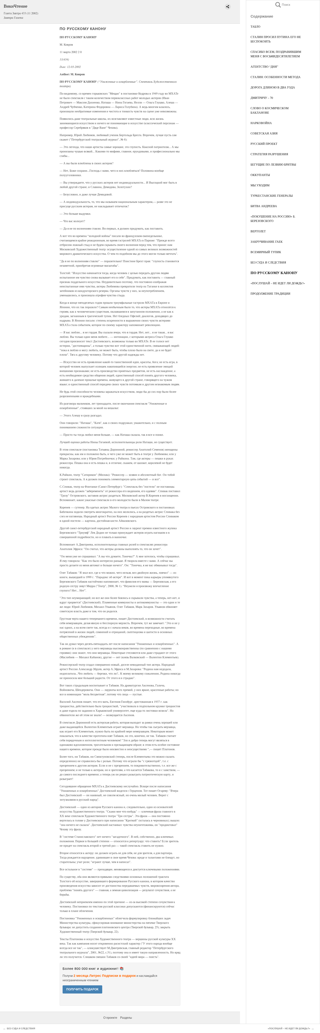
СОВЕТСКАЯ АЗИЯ (264, 133)
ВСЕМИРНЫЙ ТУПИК (266, 252)
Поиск (282, 4)
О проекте (110, 1017)
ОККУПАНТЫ (260, 175)
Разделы (126, 1017)
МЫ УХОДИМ (260, 185)
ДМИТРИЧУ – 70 (262, 98)
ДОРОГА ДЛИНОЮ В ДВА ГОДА (273, 87)
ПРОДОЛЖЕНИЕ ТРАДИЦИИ (270, 293)
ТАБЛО (255, 26)
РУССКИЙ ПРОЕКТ (264, 144)
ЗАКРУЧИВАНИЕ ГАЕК (267, 241)
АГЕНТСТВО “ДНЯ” (264, 66)
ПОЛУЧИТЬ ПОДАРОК (82, 989)
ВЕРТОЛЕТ (258, 231)
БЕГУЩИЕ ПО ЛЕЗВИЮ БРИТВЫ (273, 164)
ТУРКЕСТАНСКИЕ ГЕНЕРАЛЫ (272, 195)
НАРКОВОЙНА (261, 123)
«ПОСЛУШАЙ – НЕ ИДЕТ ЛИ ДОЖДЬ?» (278, 283)
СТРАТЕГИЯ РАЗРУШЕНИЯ (269, 154)
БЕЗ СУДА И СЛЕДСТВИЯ (268, 262)
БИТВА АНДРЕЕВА (264, 206)
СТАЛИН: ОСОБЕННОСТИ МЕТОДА (276, 77)
